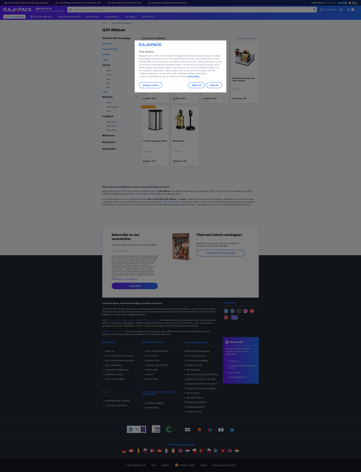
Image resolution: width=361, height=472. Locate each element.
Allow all (214, 85)
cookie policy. (193, 76)
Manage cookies (150, 85)
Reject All (196, 85)
